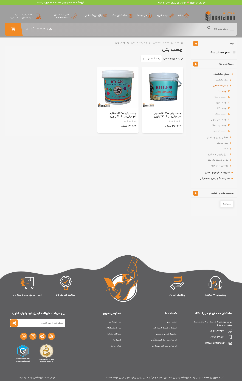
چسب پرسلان (220, 97)
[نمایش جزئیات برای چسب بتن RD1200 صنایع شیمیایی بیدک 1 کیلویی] (118, 87)
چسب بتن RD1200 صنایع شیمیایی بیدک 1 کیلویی (122, 115)
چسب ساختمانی (139, 42)
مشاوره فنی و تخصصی (166, 334)
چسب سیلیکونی (218, 119)
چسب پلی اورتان (218, 125)
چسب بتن (221, 91)
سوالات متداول (114, 334)
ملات (225, 148)
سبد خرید (12, 28)
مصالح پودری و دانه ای (217, 137)
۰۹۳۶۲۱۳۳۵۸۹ (217, 337)
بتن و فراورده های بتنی (217, 160)
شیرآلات (227, 204)
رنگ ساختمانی (221, 80)
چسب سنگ (220, 113)
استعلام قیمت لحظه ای (165, 328)
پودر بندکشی (222, 143)
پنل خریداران (115, 322)
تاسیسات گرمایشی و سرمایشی (214, 178)
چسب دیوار (221, 102)
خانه (177, 42)
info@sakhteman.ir (214, 343)
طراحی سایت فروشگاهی (44, 377)
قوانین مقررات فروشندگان (164, 340)
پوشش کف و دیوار (219, 165)
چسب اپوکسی (219, 130)
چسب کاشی (220, 108)
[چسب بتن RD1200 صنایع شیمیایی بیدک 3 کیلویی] (162, 87)
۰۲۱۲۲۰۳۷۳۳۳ (63, 17)
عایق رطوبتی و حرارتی (218, 154)
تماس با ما (116, 346)
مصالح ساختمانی (161, 42)
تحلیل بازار (172, 322)
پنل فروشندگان (113, 328)
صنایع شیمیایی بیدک (220, 52)
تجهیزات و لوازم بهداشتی (217, 172)
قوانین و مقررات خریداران (164, 346)
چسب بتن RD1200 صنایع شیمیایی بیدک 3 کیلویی (167, 115)
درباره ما (117, 340)
